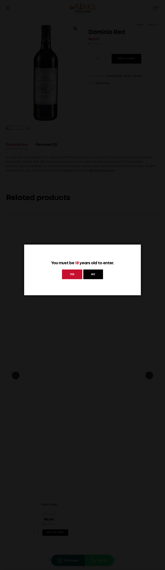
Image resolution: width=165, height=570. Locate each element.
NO (93, 274)
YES (72, 274)
